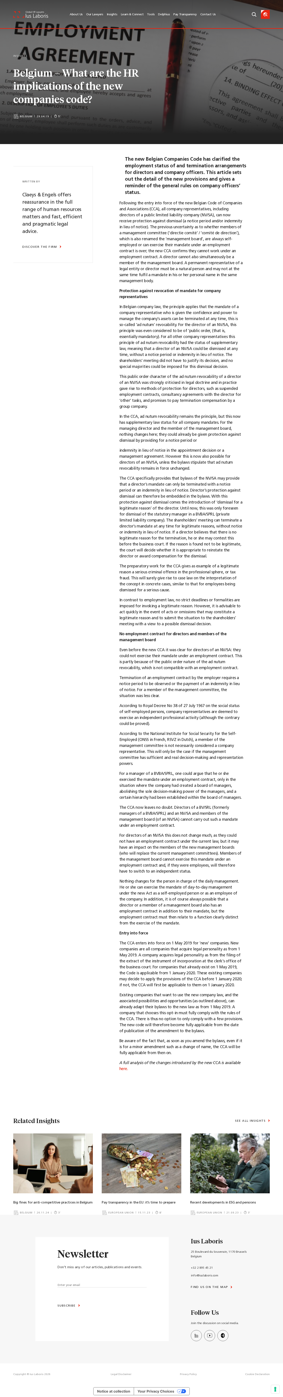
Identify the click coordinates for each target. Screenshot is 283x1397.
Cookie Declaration (257, 1374)
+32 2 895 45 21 (202, 1268)
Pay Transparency (185, 14)
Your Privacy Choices (156, 1391)
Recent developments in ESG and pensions (223, 1202)
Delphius (164, 14)
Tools (151, 14)
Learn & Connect (132, 14)
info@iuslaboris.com (204, 1275)
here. (123, 1069)
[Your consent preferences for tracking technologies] (275, 1389)
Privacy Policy (188, 1374)
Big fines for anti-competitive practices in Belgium (52, 1202)
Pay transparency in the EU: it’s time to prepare (138, 1202)
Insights (112, 14)
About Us (76, 14)
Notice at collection (113, 1391)
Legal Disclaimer (121, 1374)
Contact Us (208, 14)
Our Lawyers (94, 14)
